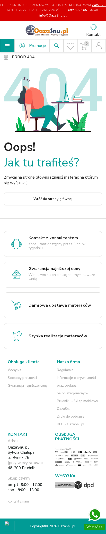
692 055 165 (77, 10)
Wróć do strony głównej (53, 198)
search (57, 46)
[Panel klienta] (99, 45)
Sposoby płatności (22, 378)
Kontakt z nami (19, 501)
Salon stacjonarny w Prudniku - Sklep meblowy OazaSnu (77, 401)
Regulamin (65, 370)
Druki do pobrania (70, 416)
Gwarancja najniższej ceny (28, 385)
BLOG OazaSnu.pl (70, 424)
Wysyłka (14, 370)
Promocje (37, 46)
